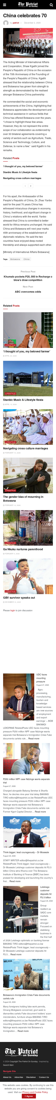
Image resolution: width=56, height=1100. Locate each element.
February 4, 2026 (12, 554)
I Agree (29, 1096)
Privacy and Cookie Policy (35, 1092)
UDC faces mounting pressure (41, 678)
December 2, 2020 (32, 22)
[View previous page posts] (25, 186)
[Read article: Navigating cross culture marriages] (28, 427)
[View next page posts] (30, 186)
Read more (33, 738)
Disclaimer (31, 1077)
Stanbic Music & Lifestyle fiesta (20, 172)
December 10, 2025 (13, 602)
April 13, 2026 (11, 404)
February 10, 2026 (13, 453)
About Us (7, 1077)
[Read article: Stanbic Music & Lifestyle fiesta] (28, 378)
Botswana (15, 259)
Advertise (18, 1077)
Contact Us (44, 1077)
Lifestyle (10, 345)
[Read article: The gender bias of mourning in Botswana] (28, 475)
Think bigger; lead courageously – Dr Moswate (26, 852)
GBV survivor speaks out (19, 598)
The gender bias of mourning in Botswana (23, 499)
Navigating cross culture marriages (22, 178)
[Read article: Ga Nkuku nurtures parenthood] (28, 528)
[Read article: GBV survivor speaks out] (28, 576)
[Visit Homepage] (28, 4)
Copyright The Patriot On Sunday (24, 1061)
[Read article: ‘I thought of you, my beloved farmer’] (28, 330)
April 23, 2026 (11, 356)
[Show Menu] (4, 4)
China (27, 259)
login (12, 610)
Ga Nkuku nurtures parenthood (23, 549)
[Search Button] (51, 4)
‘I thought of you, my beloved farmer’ (23, 166)
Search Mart (8, 1065)
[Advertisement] (28, 640)
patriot (16, 22)
